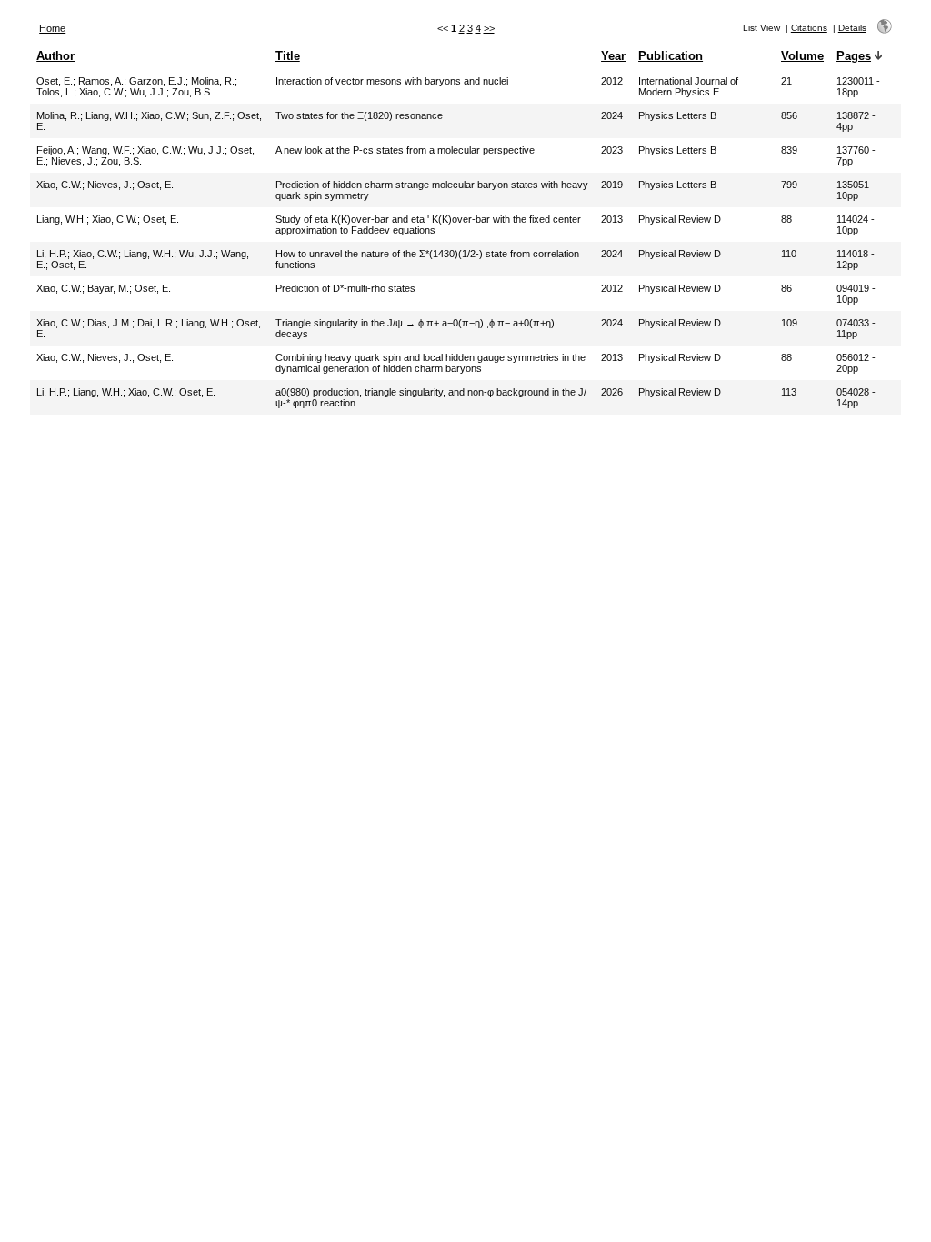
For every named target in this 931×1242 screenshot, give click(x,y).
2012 (612, 80)
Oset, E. (54, 80)
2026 (612, 391)
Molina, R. (213, 80)
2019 (612, 184)
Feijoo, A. (56, 150)
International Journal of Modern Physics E (688, 86)
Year (613, 56)
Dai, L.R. (156, 322)
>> (489, 28)
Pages (853, 56)
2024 (612, 115)
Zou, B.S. (192, 91)
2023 (612, 150)
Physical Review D (679, 219)
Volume (802, 56)
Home (52, 28)
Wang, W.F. (107, 150)
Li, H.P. (51, 253)
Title (287, 56)
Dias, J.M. (109, 322)
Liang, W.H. (110, 115)
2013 (612, 219)
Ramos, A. (101, 80)
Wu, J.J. (148, 91)
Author (55, 56)
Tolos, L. (55, 91)
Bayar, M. (108, 288)
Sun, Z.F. (212, 115)
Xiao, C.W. (102, 91)
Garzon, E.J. (157, 80)
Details (852, 28)
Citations (809, 28)
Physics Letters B (677, 115)
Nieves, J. (73, 160)
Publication (670, 56)
